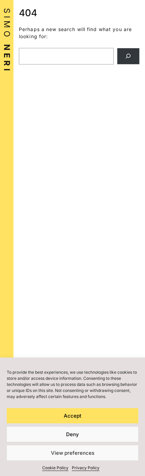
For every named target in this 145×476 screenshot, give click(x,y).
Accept (72, 416)
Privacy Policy (85, 467)
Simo (7, 41)
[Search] (128, 56)
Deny (72, 434)
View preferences (72, 453)
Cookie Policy (55, 467)
